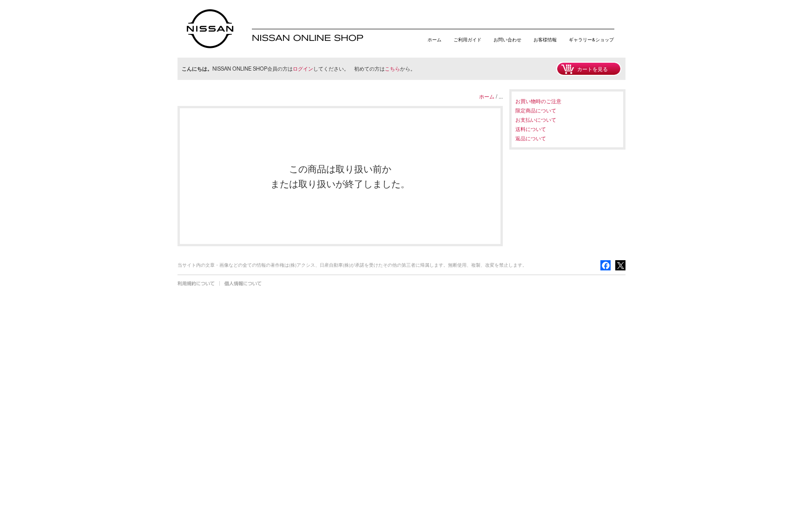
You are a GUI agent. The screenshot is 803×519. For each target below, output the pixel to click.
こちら (392, 68)
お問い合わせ (507, 39)
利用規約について (196, 283)
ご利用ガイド (467, 39)
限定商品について (535, 110)
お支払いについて (535, 119)
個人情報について (243, 283)
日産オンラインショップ (210, 28)
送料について (530, 128)
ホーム (434, 39)
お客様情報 (545, 39)
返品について (530, 138)
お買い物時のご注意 (538, 101)
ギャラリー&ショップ (591, 39)
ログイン (303, 68)
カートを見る (592, 68)
